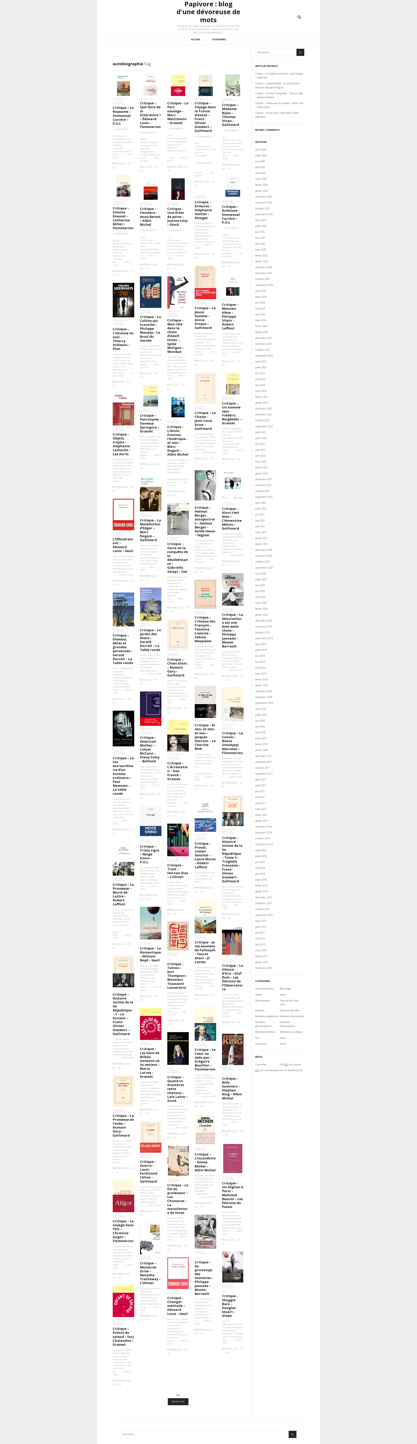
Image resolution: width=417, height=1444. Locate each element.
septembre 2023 (264, 355)
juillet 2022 (260, 438)
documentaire (119, 99)
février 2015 (261, 956)
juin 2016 (260, 862)
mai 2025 (260, 237)
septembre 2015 (264, 915)
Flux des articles (290, 1064)
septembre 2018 (264, 702)
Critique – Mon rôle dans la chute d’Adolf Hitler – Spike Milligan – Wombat (175, 336)
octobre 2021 (262, 491)
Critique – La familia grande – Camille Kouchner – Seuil (150, 1381)
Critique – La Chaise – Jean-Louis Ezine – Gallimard (205, 421)
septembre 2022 (264, 426)
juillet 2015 (260, 926)
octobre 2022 (262, 420)
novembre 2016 (263, 832)
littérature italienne (265, 1031)
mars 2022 (260, 461)
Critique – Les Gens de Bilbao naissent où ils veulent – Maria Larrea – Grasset (150, 1063)
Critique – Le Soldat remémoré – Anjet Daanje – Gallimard (279, 75)
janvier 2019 (261, 685)
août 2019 (260, 644)
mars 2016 (260, 879)
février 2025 (261, 255)
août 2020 (260, 573)
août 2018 (260, 709)
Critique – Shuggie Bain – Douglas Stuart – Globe (230, 1306)
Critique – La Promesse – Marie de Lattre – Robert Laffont (123, 894)
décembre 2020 (263, 549)
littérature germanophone (263, 1024)
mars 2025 (260, 249)
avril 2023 (260, 385)
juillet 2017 (260, 785)
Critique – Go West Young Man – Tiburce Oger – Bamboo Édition (279, 95)
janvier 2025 (261, 261)
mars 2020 (260, 602)
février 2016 (261, 885)
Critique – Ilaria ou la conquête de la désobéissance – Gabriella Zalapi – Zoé (177, 558)
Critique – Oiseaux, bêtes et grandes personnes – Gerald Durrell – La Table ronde (123, 649)
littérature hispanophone (201, 1378)
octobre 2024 (262, 279)
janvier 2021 (261, 544)
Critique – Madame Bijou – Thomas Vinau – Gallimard (230, 115)
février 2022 (261, 467)
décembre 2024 (263, 267)
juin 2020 (260, 585)
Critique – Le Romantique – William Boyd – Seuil (150, 954)
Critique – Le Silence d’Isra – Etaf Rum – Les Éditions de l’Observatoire (232, 977)
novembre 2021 (263, 485)
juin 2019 (260, 655)
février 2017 (261, 814)
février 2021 (261, 538)
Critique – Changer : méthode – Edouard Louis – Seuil (177, 1306)
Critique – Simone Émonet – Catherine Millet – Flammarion (123, 218)
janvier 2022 (261, 473)
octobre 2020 (262, 561)
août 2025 (260, 220)
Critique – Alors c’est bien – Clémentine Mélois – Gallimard (232, 518)
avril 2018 (260, 732)
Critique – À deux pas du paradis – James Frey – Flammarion (279, 105)
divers (170, 1068)
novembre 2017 (263, 761)
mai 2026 (260, 167)
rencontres (261, 1043)
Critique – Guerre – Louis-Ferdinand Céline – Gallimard (148, 1171)
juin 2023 (260, 373)
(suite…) (116, 481)
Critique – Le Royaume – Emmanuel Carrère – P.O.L (123, 115)
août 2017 (260, 779)
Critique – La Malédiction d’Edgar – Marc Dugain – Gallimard (150, 530)
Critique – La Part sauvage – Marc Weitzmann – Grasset (177, 113)
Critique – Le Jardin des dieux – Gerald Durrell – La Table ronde (150, 640)
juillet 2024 (260, 296)
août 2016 (260, 850)
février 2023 (261, 396)
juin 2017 (260, 791)
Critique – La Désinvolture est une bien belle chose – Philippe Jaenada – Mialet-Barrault (232, 630)
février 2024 (261, 326)
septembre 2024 (264, 285)
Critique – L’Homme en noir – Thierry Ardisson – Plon (123, 339)
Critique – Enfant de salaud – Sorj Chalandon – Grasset (123, 1336)
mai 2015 (260, 938)
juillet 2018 (260, 714)
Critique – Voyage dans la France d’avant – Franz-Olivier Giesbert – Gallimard (205, 117)
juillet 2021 (260, 508)
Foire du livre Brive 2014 (289, 1002)
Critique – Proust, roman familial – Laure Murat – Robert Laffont (205, 855)
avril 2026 (260, 173)
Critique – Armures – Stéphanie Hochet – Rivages (203, 210)
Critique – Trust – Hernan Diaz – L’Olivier (177, 871)
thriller (283, 1043)
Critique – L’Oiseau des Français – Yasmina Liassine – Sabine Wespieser (205, 629)
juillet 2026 (260, 155)
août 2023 (260, 361)
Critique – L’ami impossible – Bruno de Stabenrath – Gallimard (177, 1414)
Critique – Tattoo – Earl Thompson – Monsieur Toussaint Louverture (177, 976)
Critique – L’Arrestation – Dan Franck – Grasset (177, 771)
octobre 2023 (262, 349)
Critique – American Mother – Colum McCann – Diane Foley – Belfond (149, 749)
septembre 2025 (264, 214)
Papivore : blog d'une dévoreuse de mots (208, 12)
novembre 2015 (263, 903)
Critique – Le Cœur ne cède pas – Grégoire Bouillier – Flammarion (205, 1059)
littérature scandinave (291, 1031)
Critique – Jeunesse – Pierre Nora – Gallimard (232, 1409)
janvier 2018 (261, 750)
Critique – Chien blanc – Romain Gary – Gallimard (177, 667)
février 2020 (261, 608)
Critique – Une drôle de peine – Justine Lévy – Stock (177, 217)
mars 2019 (260, 673)
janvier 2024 (261, 332)
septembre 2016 (264, 844)
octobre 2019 (262, 632)
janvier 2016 (261, 891)
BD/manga (285, 988)
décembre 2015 (263, 897)
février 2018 (261, 744)
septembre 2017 (264, 773)
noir (169, 960)
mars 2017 (260, 809)
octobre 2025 (262, 208)
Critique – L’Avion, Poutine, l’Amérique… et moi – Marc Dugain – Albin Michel (177, 441)
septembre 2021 (264, 496)
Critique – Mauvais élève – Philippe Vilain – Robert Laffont (230, 316)
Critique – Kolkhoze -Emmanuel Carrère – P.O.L (231, 214)
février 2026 (261, 184)
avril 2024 (260, 314)
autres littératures (264, 988)
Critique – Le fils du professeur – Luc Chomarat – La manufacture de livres (177, 1199)
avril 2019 (260, 667)
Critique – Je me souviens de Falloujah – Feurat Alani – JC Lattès (205, 952)
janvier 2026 (261, 190)
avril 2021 (260, 526)
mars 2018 (260, 738)
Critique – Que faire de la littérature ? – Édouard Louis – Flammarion (150, 115)
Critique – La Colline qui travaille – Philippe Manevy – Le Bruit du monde (150, 329)
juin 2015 (260, 932)
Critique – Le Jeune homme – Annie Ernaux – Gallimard (205, 318)
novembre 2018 (263, 697)
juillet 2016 (260, 856)
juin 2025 (260, 231)
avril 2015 (260, 944)
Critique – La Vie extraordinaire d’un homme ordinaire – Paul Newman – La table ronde (123, 776)
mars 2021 (260, 532)
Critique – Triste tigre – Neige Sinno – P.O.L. (149, 854)
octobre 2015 (262, 909)
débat (258, 994)
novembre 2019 (263, 626)
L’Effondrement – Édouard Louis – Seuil (123, 545)
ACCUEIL (196, 39)
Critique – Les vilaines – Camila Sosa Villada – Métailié (205, 1391)
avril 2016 (260, 873)
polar (230, 1074)
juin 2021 (260, 514)
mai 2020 (260, 591)
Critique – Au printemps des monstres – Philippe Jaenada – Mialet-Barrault (204, 1278)
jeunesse (260, 1010)
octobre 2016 (262, 838)
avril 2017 (260, 803)
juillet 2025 (260, 226)
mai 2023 (260, 379)
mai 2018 (260, 726)
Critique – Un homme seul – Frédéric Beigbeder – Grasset (232, 413)
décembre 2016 (263, 826)
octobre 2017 (262, 767)
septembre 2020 (264, 567)
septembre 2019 (264, 638)
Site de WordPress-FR (291, 1070)
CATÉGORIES (219, 39)
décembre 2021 (263, 479)
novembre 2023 (263, 343)
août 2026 (260, 149)
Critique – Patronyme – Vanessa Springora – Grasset (150, 423)
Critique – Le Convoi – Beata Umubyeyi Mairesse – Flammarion (232, 743)
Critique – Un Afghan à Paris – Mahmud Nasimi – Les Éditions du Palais (232, 1195)
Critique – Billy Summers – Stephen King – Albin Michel (232, 1088)
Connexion (260, 1064)
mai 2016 (260, 867)
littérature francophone (119, 102)
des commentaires (267, 1070)
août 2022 (260, 432)
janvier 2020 (261, 614)
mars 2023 (260, 390)
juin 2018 (260, 720)
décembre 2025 (263, 196)
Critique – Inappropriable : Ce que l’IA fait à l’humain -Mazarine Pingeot (277, 85)
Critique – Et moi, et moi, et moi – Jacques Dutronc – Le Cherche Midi (205, 737)
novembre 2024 (263, 273)
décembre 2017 (263, 756)
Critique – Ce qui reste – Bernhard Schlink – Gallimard (277, 114)
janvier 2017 (261, 820)
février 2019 (261, 679)
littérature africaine (290, 1010)
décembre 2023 (263, 338)
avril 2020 (260, 597)
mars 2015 (260, 950)
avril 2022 (260, 455)
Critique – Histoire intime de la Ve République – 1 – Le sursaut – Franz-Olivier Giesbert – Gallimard (123, 1014)
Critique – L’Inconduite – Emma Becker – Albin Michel (205, 1162)
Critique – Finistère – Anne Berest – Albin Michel (150, 217)
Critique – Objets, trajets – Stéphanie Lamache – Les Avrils (121, 444)
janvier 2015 (261, 962)
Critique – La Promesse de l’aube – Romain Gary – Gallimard (123, 1125)
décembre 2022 (263, 408)
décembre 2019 (263, 620)
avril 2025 (260, 243)
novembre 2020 (263, 555)
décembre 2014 (263, 968)
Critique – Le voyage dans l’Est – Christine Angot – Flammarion (123, 1231)
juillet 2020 (260, 579)
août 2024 (260, 290)
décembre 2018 (263, 691)
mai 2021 (260, 520)
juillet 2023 (260, 367)
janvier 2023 (261, 402)
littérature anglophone (173, 315)
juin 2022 (260, 443)
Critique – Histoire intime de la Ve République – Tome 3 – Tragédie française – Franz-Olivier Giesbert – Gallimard (232, 859)
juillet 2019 (260, 650)
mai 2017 (260, 797)
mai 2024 (260, 308)
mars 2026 (260, 178)
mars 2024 (260, 320)
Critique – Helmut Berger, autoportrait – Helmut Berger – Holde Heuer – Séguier (205, 521)
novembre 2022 (263, 414)
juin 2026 (260, 161)
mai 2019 (260, 661)
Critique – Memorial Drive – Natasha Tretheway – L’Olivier (150, 1273)
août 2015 (260, 920)
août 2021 (260, 502)
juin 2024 (260, 302)
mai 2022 (260, 449)
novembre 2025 (263, 202)
